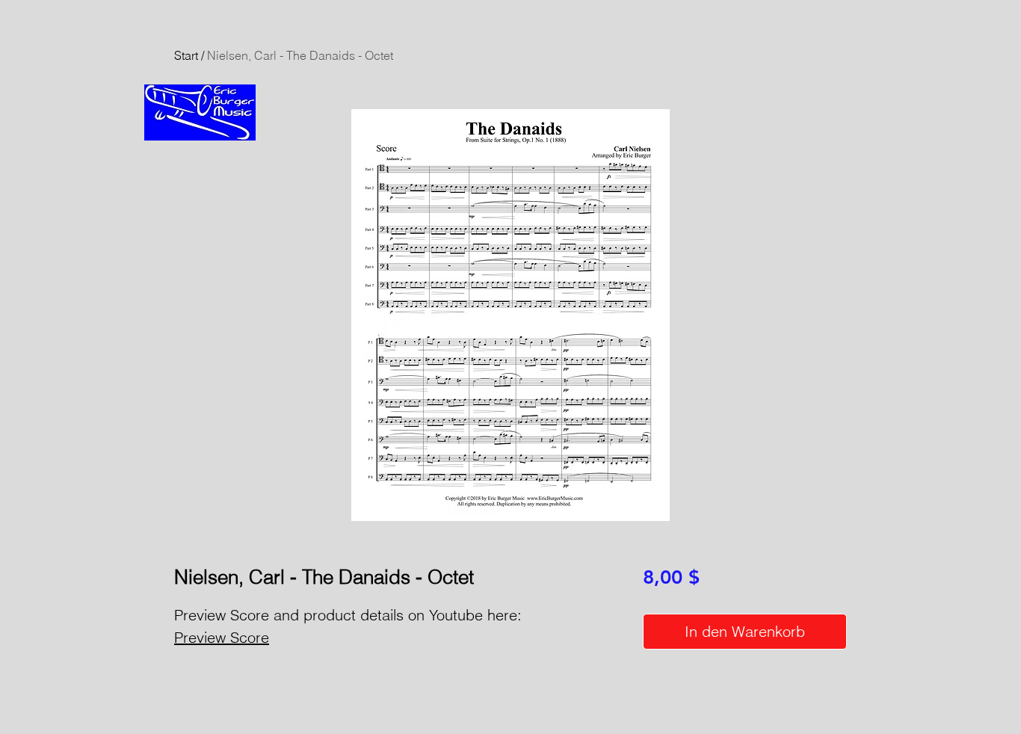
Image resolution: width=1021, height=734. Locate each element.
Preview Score (221, 637)
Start (186, 55)
